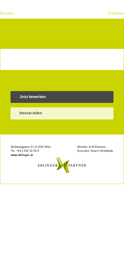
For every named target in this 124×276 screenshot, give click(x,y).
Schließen (116, 13)
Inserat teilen (31, 113)
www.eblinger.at (22, 155)
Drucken (7, 13)
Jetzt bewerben (33, 97)
